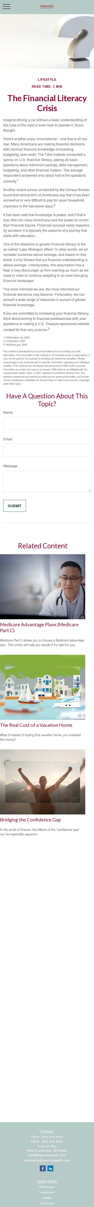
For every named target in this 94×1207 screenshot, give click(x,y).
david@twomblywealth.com (47, 1155)
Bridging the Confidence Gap (30, 820)
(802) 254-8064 (52, 1141)
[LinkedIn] (50, 1168)
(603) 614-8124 (52, 1137)
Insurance (47, 1203)
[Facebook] (43, 1168)
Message (10, 465)
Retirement (47, 1187)
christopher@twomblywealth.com (47, 1160)
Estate (47, 1197)
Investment (47, 1192)
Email (7, 439)
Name (8, 412)
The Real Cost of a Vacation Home (36, 725)
